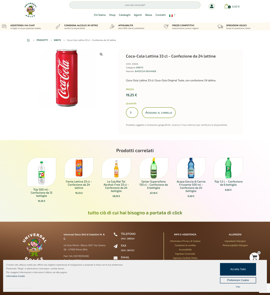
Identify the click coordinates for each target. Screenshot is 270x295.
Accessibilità (185, 249)
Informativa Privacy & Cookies (185, 241)
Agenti (138, 15)
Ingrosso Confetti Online (185, 258)
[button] (101, 54)
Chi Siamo (100, 15)
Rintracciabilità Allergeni (235, 245)
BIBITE (139, 67)
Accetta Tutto (238, 269)
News (148, 15)
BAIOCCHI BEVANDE (145, 71)
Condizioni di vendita (185, 245)
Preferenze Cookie (238, 280)
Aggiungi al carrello (158, 112)
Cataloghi (124, 15)
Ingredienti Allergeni (235, 241)
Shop (112, 15)
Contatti (161, 15)
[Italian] (172, 16)
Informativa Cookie (15, 276)
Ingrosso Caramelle (185, 253)
